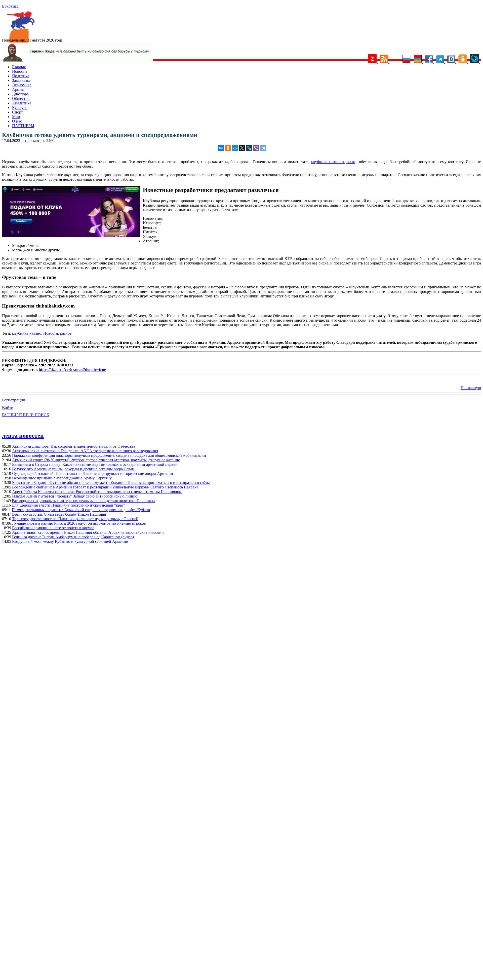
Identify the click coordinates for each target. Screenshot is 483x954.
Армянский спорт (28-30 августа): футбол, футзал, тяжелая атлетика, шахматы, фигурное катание (96, 460)
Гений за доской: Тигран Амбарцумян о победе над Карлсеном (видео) (73, 537)
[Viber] (256, 148)
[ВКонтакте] (221, 148)
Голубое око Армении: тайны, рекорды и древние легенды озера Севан (73, 469)
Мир (16, 117)
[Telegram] (263, 148)
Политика (20, 76)
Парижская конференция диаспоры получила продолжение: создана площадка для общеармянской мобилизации (109, 455)
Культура (19, 107)
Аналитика (21, 103)
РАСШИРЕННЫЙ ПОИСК (25, 415)
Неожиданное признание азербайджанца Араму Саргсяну (62, 478)
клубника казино (26, 333)
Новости (19, 71)
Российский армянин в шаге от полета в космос (53, 528)
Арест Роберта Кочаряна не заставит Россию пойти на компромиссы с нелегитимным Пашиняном (97, 491)
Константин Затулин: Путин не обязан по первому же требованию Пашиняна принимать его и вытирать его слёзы (111, 482)
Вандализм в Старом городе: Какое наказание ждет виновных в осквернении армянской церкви (95, 464)
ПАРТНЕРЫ (23, 126)
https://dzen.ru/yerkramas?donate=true (72, 369)
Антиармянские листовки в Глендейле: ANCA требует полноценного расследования (85, 451)
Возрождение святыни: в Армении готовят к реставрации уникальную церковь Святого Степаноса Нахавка (105, 487)
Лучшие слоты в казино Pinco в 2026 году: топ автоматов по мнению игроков (79, 523)
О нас (17, 121)
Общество (20, 98)
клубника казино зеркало (333, 162)
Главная (19, 67)
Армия (18, 89)
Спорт (17, 112)
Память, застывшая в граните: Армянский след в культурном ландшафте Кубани (81, 510)
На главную (471, 388)
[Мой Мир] (235, 148)
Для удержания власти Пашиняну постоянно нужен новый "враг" (68, 505)
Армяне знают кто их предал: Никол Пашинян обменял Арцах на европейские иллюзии (88, 532)
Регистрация (13, 400)
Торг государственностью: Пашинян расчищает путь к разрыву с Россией (75, 519)
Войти (7, 407)
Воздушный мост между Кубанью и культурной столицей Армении (70, 541)
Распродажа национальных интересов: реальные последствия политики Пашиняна (83, 501)
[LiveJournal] (249, 148)
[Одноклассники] (228, 148)
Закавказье (21, 80)
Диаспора (20, 94)
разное (65, 333)
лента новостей (23, 435)
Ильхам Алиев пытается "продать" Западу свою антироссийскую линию (74, 496)
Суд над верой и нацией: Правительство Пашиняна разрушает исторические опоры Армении (92, 473)
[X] (242, 148)
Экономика (21, 85)
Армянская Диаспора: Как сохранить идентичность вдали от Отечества (73, 446)
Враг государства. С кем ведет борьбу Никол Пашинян (59, 514)
